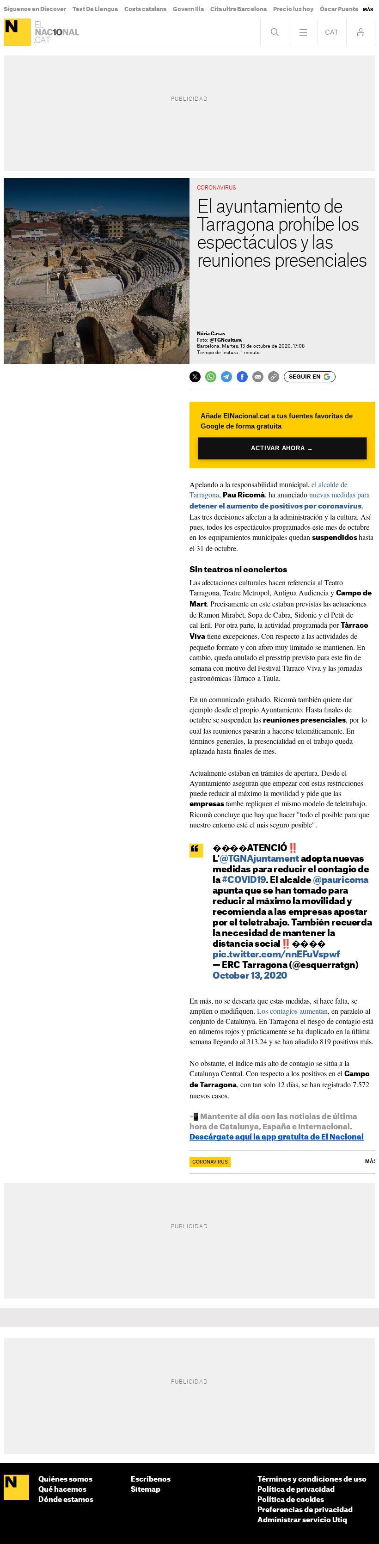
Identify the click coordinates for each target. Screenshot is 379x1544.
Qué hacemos (62, 1489)
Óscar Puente (339, 9)
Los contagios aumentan (292, 1011)
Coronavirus (210, 1162)
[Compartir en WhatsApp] (210, 376)
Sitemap (145, 1489)
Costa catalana (145, 9)
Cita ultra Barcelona (238, 9)
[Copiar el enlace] (273, 376)
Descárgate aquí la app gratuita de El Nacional (277, 1137)
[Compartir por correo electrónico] (257, 376)
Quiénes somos (65, 1479)
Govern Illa (188, 9)
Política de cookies (290, 1499)
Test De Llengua (95, 9)
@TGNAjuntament (259, 859)
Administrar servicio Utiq (302, 1520)
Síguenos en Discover (35, 9)
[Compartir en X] (195, 376)
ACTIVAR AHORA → (282, 448)
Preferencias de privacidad (305, 1510)
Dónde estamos (65, 1499)
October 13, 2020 (250, 976)
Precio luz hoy (293, 9)
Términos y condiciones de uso (312, 1479)
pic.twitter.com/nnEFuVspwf (276, 954)
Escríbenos (151, 1479)
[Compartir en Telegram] (226, 376)
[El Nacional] (17, 32)
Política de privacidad (296, 1489)
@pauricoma (340, 880)
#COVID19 (244, 880)
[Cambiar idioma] (332, 32)
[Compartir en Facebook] (242, 376)
